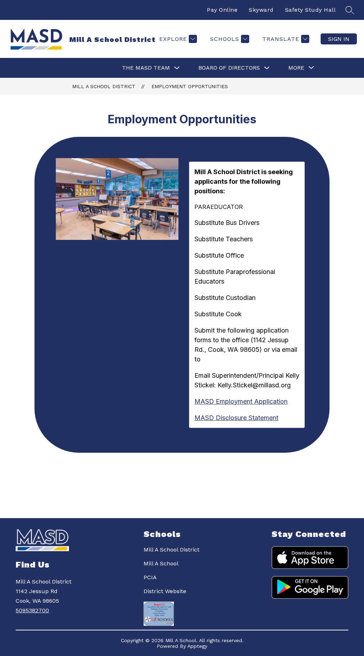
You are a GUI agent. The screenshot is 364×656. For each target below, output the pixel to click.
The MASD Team (146, 67)
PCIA (150, 577)
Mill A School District (103, 86)
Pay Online (222, 9)
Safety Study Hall (310, 9)
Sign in (338, 39)
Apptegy (197, 646)
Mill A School (161, 563)
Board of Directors (229, 67)
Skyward (261, 9)
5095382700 (32, 610)
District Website (165, 591)
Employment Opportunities (189, 86)
